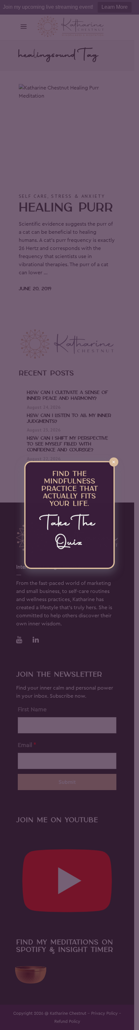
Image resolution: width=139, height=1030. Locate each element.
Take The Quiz (70, 533)
